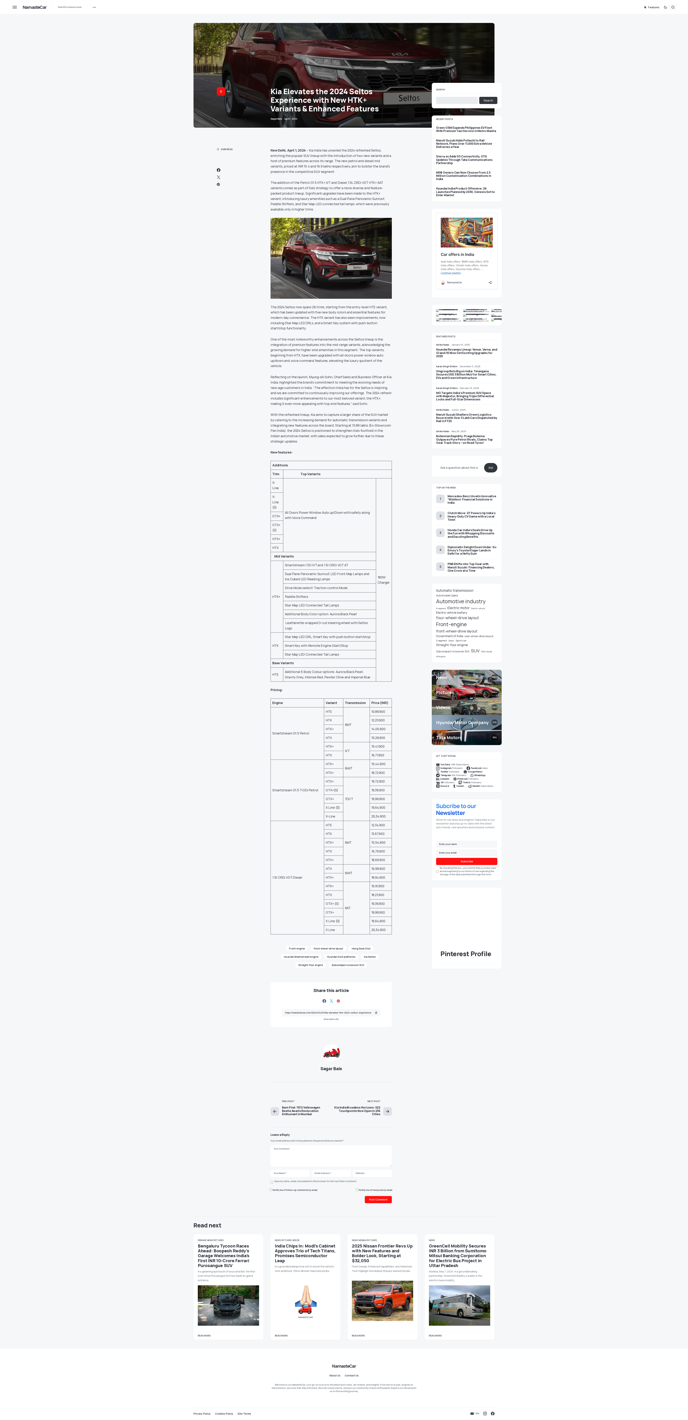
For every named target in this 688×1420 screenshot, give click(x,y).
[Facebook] (492, 1413)
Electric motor (458, 608)
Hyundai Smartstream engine (301, 956)
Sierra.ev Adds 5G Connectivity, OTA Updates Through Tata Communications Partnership (464, 160)
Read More (204, 1335)
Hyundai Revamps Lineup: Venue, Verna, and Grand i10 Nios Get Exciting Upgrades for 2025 (466, 353)
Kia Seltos (370, 956)
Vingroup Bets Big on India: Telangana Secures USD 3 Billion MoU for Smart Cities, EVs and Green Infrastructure (466, 374)
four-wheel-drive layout (457, 617)
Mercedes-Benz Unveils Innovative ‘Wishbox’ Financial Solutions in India (472, 499)
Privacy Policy (202, 1413)
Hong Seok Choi (361, 948)
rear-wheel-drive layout (479, 636)
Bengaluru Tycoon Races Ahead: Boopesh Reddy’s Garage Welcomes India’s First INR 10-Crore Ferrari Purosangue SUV (223, 1255)
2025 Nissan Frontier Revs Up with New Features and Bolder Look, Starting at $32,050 (382, 1253)
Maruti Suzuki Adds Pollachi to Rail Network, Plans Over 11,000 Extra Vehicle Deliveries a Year (464, 144)
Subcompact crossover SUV (348, 965)
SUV (475, 651)
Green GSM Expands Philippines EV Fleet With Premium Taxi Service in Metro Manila (466, 129)
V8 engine (440, 656)
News (210, 1240)
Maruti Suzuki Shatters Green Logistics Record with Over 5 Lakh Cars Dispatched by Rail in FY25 (466, 418)
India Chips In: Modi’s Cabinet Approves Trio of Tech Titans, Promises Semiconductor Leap (305, 1253)
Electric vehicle (478, 608)
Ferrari (202, 1240)
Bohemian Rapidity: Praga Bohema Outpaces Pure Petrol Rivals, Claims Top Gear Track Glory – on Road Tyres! (464, 439)
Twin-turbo (486, 651)
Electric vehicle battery (451, 612)
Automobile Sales (447, 595)
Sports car (461, 640)
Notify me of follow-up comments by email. (295, 1190)
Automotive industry (461, 601)
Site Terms (244, 1413)
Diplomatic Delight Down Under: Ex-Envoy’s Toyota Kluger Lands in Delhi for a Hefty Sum (472, 550)
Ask (490, 468)
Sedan (451, 640)
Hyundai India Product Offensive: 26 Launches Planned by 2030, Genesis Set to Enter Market (465, 192)
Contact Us (352, 1375)
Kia (228, 91)
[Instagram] (485, 1413)
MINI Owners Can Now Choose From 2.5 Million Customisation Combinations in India (463, 176)
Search (440, 89)
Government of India (449, 636)
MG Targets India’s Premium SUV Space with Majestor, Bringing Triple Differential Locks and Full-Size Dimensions (465, 396)
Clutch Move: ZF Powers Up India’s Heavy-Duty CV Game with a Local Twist (471, 516)
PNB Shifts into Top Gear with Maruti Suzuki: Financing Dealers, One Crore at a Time (471, 567)
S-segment (441, 640)
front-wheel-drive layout (328, 948)
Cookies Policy (224, 1413)
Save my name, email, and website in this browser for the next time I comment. (315, 1181)
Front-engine (297, 948)
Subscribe (467, 861)
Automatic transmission (454, 590)
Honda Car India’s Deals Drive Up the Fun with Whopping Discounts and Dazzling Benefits (471, 533)
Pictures (218, 1240)
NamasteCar (34, 7)
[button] (15, 7)
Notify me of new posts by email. (376, 1190)
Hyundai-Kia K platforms (341, 956)
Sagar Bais (331, 1068)
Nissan (362, 1240)
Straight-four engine (310, 965)
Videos (295, 1240)
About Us (334, 1375)
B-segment (441, 608)
